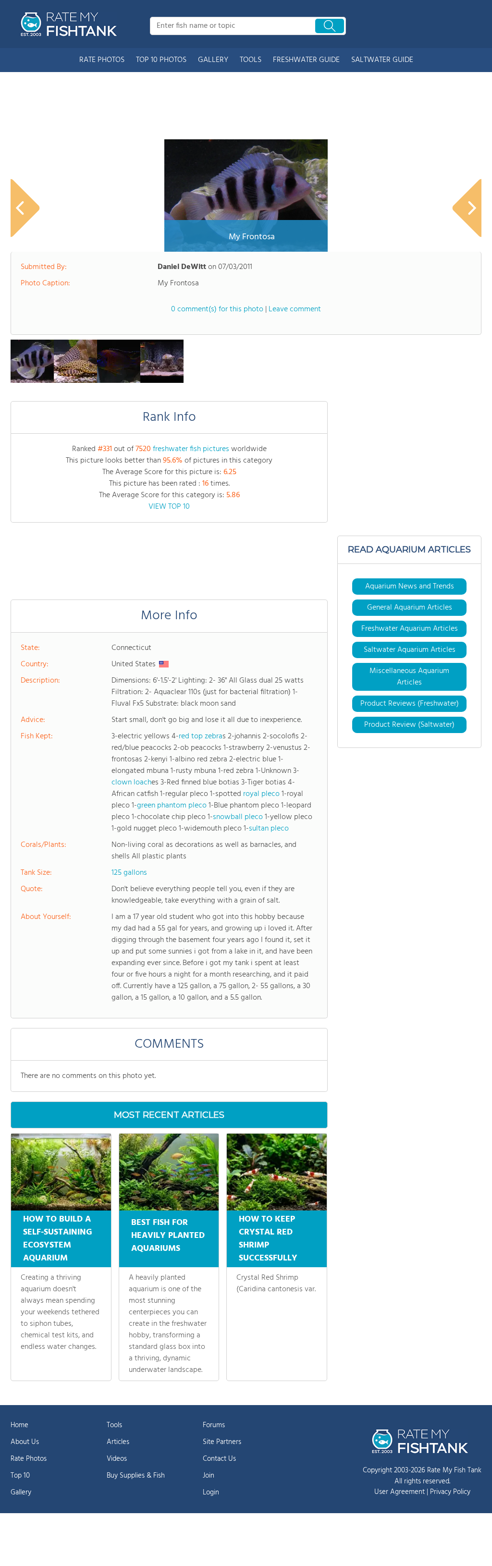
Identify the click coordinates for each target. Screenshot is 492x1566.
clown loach (131, 782)
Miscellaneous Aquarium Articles (409, 677)
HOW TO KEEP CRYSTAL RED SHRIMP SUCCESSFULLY (268, 1239)
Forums (214, 1425)
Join (208, 1475)
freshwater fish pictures (191, 449)
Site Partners (222, 1442)
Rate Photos (29, 1459)
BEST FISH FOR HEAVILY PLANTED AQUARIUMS (168, 1235)
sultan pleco (269, 828)
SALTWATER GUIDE (382, 60)
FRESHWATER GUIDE (306, 60)
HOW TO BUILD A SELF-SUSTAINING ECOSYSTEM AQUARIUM (57, 1239)
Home (19, 1425)
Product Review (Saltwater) (409, 725)
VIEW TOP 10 (169, 507)
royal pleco (261, 794)
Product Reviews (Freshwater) (409, 703)
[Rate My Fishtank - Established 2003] (70, 24)
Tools (114, 1425)
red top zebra (200, 736)
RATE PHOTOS (101, 60)
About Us (25, 1442)
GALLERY (213, 60)
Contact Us (219, 1459)
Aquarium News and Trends (409, 586)
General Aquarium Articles (409, 607)
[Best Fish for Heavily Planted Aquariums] (169, 1172)
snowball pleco (238, 817)
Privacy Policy (450, 1492)
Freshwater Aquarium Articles (409, 629)
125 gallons (129, 873)
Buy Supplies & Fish (136, 1475)
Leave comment (295, 309)
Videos (117, 1459)
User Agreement (399, 1492)
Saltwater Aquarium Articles (409, 650)
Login (211, 1492)
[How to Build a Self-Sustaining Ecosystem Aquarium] (61, 1172)
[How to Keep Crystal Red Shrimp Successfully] (277, 1172)
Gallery (21, 1492)
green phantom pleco (172, 805)
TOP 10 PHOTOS (161, 60)
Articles (118, 1442)
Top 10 (20, 1475)
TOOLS (250, 60)
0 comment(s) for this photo (217, 309)
